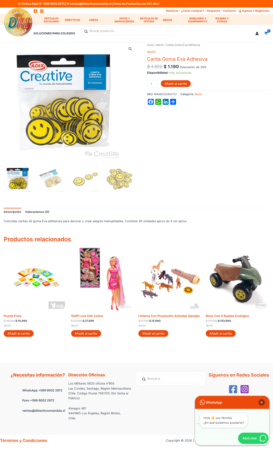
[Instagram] (42, 11)
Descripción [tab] (12, 212)
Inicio (150, 45)
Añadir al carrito (176, 83)
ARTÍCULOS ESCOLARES (51, 20)
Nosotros (172, 10)
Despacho (213, 10)
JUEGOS (167, 19)
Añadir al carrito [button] (18, 333)
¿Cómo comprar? (192, 10)
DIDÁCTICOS (72, 19)
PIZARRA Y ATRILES (222, 20)
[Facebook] (233, 389)
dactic (160, 45)
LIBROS (93, 19)
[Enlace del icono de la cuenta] (257, 33)
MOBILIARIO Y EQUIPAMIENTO (197, 20)
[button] (130, 49)
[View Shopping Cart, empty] (265, 33)
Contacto (229, 10)
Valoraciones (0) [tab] (37, 212)
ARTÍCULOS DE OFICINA (149, 20)
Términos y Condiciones (23, 440)
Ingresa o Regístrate (255, 10)
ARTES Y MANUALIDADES (124, 20)
